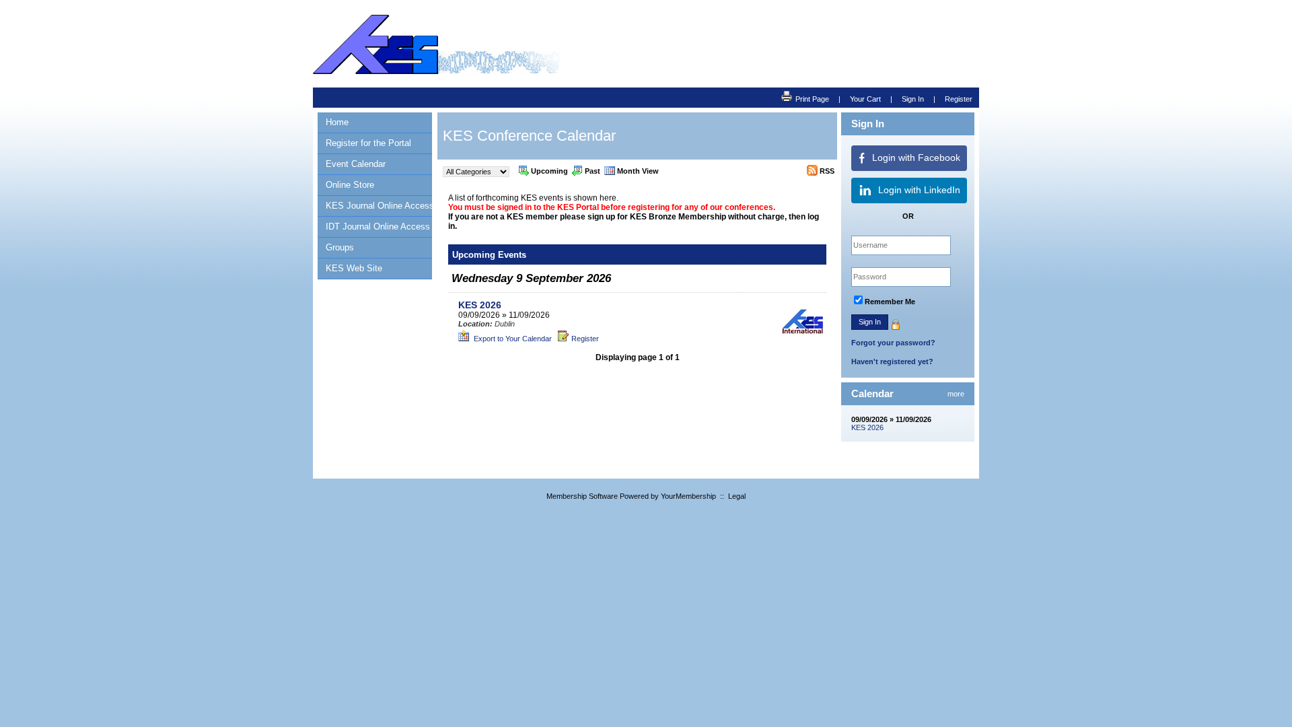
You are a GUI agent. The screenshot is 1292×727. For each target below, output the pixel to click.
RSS (827, 171)
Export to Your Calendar (512, 339)
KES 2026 (867, 427)
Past (592, 171)
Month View (638, 171)
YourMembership (688, 496)
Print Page (812, 99)
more (955, 394)
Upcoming (549, 171)
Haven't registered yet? (892, 361)
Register (958, 99)
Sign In (913, 99)
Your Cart (865, 99)
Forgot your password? (893, 343)
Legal (737, 496)
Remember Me (890, 302)
